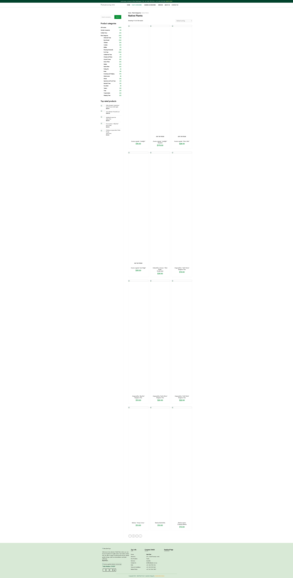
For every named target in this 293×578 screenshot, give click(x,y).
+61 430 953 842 (161, 1)
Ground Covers (107, 59)
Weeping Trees (107, 95)
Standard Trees (107, 83)
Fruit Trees (106, 52)
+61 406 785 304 (149, 1)
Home (128, 5)
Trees (105, 90)
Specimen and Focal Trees (109, 81)
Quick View (138, 138)
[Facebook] (104, 570)
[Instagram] (107, 570)
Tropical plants (107, 93)
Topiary (105, 88)
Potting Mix (106, 69)
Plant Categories (137, 5)
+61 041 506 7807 (151, 569)
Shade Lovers (107, 76)
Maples (105, 64)
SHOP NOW (169, 1)
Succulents (106, 86)
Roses (105, 71)
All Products (103, 27)
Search (118, 17)
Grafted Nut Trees (108, 54)
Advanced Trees (107, 37)
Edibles (105, 47)
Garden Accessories (150, 5)
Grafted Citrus (104, 33)
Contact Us (175, 5)
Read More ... (105, 560)
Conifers (105, 45)
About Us (167, 5)
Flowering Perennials (108, 50)
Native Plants (106, 66)
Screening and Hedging (109, 74)
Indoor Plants (106, 62)
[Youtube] (111, 570)
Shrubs (105, 78)
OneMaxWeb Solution (159, 576)
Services (160, 5)
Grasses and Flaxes (108, 57)
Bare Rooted (106, 40)
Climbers (106, 42)
